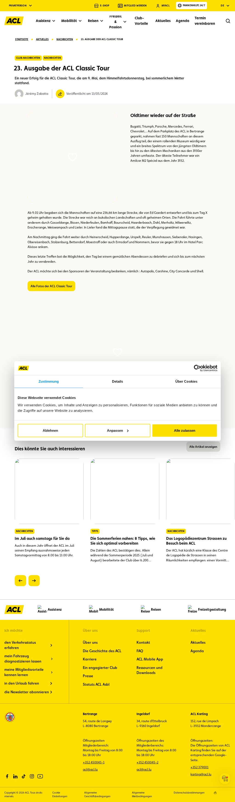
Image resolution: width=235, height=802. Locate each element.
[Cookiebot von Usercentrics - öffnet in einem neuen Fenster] (197, 368)
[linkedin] (15, 776)
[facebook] (7, 776)
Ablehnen (50, 430)
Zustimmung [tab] (49, 381)
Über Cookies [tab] (186, 381)
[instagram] (32, 776)
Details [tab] (117, 381)
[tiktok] (23, 776)
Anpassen (115, 430)
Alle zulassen (184, 430)
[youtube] (40, 776)
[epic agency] (215, 792)
